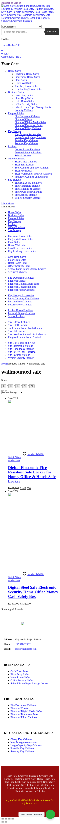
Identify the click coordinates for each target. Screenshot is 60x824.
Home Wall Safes (24, 83)
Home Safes (14, 70)
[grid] (6, 390)
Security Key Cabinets (26, 143)
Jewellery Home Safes (26, 86)
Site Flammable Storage (27, 185)
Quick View (14, 457)
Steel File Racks (23, 170)
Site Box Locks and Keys (28, 182)
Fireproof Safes (16, 113)
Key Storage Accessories (28, 134)
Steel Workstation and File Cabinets (33, 173)
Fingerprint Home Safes (27, 77)
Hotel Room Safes (24, 101)
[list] (2, 390)
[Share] (9, 818)
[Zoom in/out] (2, 818)
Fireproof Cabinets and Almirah (31, 176)
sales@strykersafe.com (25, 649)
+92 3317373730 (10, 44)
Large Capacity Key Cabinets (30, 137)
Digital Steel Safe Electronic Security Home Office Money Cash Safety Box (33, 592)
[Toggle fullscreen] (6, 818)
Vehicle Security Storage (27, 197)
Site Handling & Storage (27, 188)
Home (4, 363)
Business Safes (16, 92)
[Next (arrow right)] (6, 821)
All (32, 386)
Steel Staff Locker (24, 164)
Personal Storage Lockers (28, 152)
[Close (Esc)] (12, 818)
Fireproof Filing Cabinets (28, 128)
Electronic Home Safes (27, 73)
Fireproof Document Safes (28, 125)
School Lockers (23, 155)
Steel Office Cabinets (26, 161)
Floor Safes (21, 80)
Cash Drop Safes (23, 95)
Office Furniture (16, 158)
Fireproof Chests (23, 119)
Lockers (12, 146)
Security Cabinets (24, 110)
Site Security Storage (26, 194)
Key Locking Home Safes (28, 89)
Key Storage (14, 131)
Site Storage (14, 179)
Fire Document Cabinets (27, 116)
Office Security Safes (26, 104)
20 (25, 386)
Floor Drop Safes (24, 98)
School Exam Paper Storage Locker (33, 107)
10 (11, 386)
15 (18, 386)
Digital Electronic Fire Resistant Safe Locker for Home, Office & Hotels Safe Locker (32, 474)
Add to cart (14, 460)
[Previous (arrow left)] (2, 821)
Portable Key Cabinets (26, 140)
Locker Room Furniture (27, 149)
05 (4, 386)
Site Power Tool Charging (28, 191)
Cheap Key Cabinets (21, 739)
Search (51, 31)
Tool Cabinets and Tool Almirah (31, 167)
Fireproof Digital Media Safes (30, 122)
